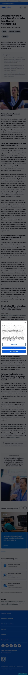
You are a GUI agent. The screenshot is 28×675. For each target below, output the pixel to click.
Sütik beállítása (14, 344)
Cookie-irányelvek (12, 340)
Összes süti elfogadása (14, 351)
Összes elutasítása (14, 347)
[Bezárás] (25, 322)
